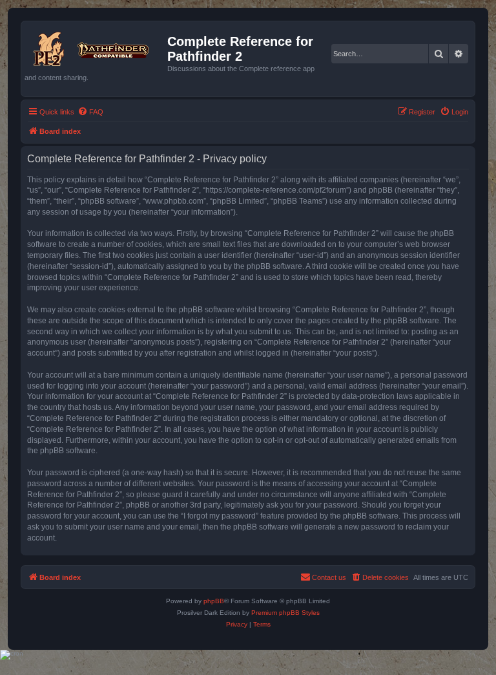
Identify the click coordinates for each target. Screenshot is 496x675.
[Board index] (96, 47)
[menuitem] (90, 112)
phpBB (213, 601)
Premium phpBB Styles (285, 612)
